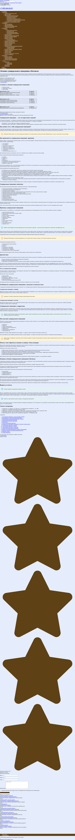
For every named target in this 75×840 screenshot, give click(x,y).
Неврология (4, 55)
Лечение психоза (8, 45)
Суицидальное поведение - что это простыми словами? (13, 416)
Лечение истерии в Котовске (6, 826)
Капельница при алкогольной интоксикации (16, 19)
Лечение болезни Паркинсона (11, 59)
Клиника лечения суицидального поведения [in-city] (12, 430)
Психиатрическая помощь (12, 32)
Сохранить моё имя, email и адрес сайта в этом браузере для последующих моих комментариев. (20, 790)
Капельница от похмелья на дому (13, 18)
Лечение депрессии (8, 37)
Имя (1, 775)
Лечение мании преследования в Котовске (8, 817)
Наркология (7, 61)
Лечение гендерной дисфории (11, 36)
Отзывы (8, 839)
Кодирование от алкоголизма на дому (12, 21)
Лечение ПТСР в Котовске (5, 805)
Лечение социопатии (9, 50)
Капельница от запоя (11, 17)
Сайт (1, 779)
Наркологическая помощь (12, 16)
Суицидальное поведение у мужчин (9, 426)
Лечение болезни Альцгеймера (11, 58)
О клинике (4, 11)
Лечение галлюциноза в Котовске (7, 821)
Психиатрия (4, 28)
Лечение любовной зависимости (11, 40)
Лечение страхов (8, 51)
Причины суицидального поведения (9, 420)
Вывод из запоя (8, 14)
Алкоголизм (4, 12)
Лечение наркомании (9, 25)
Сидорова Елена (3, 114)
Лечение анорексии (11, 47)
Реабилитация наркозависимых (11, 26)
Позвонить (2, 839)
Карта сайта (4, 834)
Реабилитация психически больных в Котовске (9, 809)
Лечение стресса (8, 52)
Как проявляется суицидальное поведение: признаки (13, 418)
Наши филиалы (5, 835)
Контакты (4, 68)
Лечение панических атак (10, 42)
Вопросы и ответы (6, 431)
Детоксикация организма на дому (11, 15)
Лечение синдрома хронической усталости (13, 49)
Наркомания (4, 22)
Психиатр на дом (10, 31)
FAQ (5, 839)
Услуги (6, 29)
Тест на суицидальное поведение (9, 423)
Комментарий (3, 788)
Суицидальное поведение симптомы (9, 419)
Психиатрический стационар (13, 33)
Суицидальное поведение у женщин (9, 425)
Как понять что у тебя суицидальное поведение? (12, 417)
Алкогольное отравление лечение (14, 20)
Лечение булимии (10, 48)
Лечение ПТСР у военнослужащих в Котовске (9, 800)
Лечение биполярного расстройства (12, 35)
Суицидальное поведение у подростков (10, 427)
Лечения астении (8, 34)
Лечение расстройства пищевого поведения (13, 46)
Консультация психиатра (12, 30)
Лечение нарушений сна (9, 41)
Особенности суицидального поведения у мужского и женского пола (16, 424)
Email (1, 777)
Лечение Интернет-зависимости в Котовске (9, 813)
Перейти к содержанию (4, 0)
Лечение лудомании (9, 38)
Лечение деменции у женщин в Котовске (8, 796)
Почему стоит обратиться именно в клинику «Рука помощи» (14, 429)
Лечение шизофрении (9, 54)
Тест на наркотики (8, 24)
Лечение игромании (11, 39)
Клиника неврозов (8, 56)
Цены (3, 67)
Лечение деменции (8, 57)
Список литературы (6, 432)
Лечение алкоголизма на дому (11, 13)
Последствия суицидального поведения (10, 428)
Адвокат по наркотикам (9, 27)
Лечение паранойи (8, 44)
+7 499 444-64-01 (6, 8)
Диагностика (5, 422)
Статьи (3, 60)
